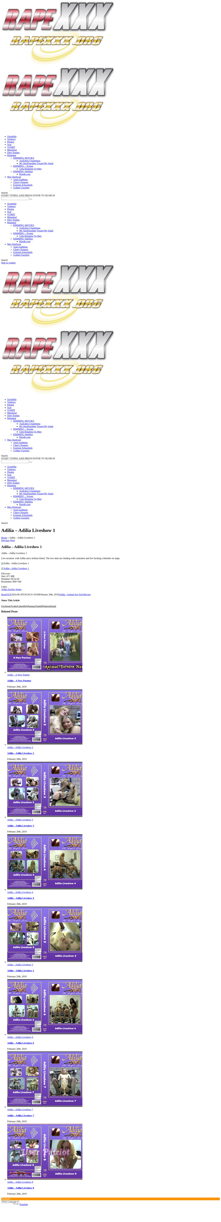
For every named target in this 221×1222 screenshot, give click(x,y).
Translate (23, 1204)
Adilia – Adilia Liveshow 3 (20, 819)
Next (12, 540)
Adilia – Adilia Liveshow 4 (20, 892)
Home (4, 537)
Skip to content (8, 262)
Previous (5, 540)
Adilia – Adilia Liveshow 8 (20, 1182)
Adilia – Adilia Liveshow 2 (20, 747)
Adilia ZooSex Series (11, 589)
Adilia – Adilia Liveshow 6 (20, 1037)
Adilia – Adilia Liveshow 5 (20, 964)
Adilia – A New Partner (18, 675)
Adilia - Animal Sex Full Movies (74, 594)
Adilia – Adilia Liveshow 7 (20, 1109)
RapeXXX (6, 594)
